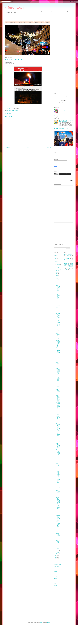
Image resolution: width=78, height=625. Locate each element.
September (58, 269)
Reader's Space (56, 566)
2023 (56, 258)
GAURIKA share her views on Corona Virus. (58, 530)
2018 (56, 557)
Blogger (48, 622)
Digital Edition (67, 259)
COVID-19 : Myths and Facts (58, 541)
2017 (56, 558)
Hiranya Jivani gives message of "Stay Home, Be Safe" (58, 500)
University (30, 22)
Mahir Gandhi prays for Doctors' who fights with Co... (58, 392)
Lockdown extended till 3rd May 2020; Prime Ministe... (58, 419)
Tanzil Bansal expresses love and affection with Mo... (58, 364)
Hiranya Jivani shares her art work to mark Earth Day (58, 303)
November (58, 266)
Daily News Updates (13, 22)
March (57, 550)
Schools (20, 22)
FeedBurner (66, 102)
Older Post (49, 147)
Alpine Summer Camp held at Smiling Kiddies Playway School (65, 110)
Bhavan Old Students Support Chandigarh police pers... (58, 329)
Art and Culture (70, 254)
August (57, 270)
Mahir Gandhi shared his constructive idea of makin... (58, 446)
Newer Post (7, 147)
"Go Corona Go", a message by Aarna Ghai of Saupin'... (58, 524)
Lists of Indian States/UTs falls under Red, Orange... (58, 281)
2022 (56, 260)
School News (14, 8)
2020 (56, 263)
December (58, 264)
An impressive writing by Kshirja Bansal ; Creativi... (58, 378)
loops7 (41, 622)
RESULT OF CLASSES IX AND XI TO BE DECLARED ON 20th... (58, 405)
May (57, 275)
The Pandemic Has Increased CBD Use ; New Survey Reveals (66, 121)
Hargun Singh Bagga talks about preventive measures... (58, 466)
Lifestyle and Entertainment (59, 580)
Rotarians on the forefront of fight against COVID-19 (58, 546)
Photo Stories (37, 22)
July (57, 272)
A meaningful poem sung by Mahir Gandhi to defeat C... (58, 480)
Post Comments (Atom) (31, 150)
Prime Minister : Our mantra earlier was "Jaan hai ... (58, 426)
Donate (55, 588)
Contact (55, 585)
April (57, 276)
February (58, 552)
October (57, 267)
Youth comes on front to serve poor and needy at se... (58, 336)
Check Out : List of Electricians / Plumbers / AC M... (58, 316)
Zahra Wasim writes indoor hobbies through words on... (58, 357)
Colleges (25, 22)
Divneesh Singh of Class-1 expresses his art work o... (58, 507)
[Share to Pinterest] (18, 108)
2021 (56, 261)
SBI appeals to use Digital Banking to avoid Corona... (58, 452)
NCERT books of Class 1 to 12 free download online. (58, 433)
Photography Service (57, 581)
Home (7, 22)
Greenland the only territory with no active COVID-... (58, 412)
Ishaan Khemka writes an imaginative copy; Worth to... (58, 371)
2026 (56, 253)
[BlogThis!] (14, 108)
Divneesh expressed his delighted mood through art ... (58, 295)
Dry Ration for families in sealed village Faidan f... (58, 439)
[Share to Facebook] (17, 108)
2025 (56, 255)
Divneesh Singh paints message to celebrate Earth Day (58, 322)
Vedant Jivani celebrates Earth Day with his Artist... (58, 309)
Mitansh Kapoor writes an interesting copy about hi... (58, 350)
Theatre (69, 268)
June (57, 273)
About (42, 22)
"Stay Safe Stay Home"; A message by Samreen (58, 518)
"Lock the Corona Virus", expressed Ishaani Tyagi (58, 474)
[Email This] (13, 108)
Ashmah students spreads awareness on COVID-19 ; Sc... (58, 343)
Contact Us (47, 22)
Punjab (69, 265)
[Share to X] (16, 108)
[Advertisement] (34, 16)
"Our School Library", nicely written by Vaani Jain (58, 487)
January (57, 553)
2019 (56, 555)
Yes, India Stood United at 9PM (58, 512)
